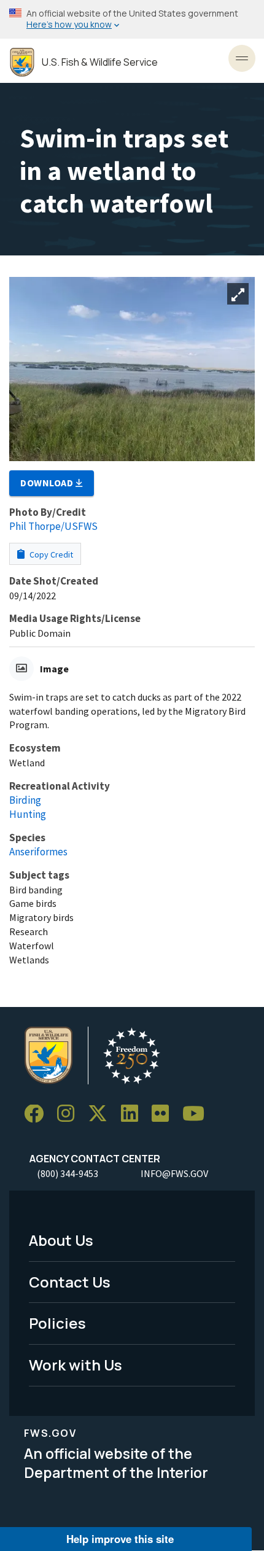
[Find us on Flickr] (164, 1114)
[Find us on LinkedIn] (134, 1114)
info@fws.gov (174, 1173)
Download (48, 482)
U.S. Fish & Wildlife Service (100, 62)
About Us (61, 1240)
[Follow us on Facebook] (38, 1114)
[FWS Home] (22, 62)
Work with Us (75, 1365)
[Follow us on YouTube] (197, 1114)
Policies (57, 1323)
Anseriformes (38, 851)
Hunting (27, 814)
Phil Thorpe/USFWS (53, 526)
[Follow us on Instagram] (70, 1114)
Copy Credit (50, 554)
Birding (25, 800)
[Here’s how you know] (132, 19)
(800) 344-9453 (67, 1173)
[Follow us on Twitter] (102, 1114)
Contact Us (70, 1282)
